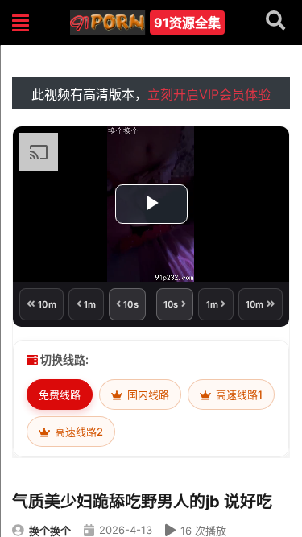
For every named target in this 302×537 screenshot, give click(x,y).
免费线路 (60, 394)
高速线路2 (77, 431)
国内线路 (147, 394)
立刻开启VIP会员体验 (209, 94)
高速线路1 (238, 394)
